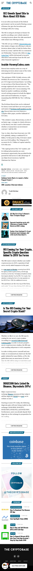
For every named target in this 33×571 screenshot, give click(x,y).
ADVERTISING (13, 561)
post (22, 396)
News (3, 171)
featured (16, 169)
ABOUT (19, 561)
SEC (26, 171)
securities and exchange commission (14, 172)
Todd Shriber (13, 191)
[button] (5, 566)
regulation (10, 171)
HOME (6, 561)
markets (26, 169)
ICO (21, 169)
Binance (10, 394)
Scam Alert (19, 171)
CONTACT (25, 561)
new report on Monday (10, 269)
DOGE (16, 396)
